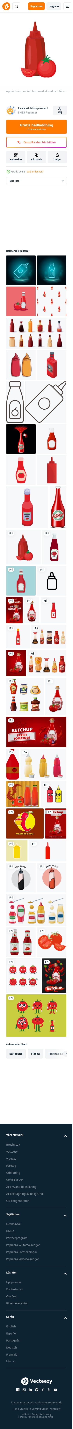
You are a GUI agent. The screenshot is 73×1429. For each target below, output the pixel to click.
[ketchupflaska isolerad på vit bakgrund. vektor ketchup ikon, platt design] (18, 755)
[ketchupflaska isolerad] (21, 1339)
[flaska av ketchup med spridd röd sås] (21, 541)
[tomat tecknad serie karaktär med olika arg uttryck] (23, 1404)
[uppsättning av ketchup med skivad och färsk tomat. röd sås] (42, 711)
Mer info (14, 178)
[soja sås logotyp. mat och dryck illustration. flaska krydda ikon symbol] (21, 1243)
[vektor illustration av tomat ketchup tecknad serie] (21, 329)
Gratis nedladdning (36, 127)
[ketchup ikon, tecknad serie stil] (21, 603)
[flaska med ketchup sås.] (12, 1038)
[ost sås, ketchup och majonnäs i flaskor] (25, 899)
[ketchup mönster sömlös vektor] (20, 360)
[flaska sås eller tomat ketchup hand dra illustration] (21, 424)
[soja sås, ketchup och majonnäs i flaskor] (23, 870)
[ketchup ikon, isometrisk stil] (20, 455)
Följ (60, 112)
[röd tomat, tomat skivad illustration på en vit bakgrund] (20, 1370)
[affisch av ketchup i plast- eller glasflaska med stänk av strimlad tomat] (22, 1101)
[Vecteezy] (6, 6)
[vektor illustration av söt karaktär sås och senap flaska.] (19, 1128)
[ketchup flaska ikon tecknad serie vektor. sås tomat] (20, 634)
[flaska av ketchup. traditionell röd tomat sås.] (14, 715)
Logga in (54, 6)
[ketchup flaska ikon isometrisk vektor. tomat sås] (27, 672)
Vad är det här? (35, 171)
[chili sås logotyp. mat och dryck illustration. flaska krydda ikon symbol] (20, 1275)
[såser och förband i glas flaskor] (25, 932)
